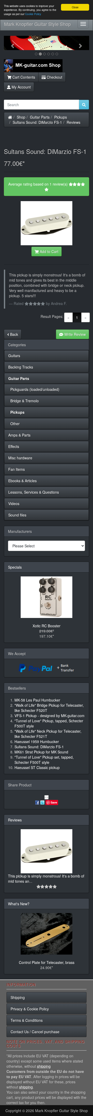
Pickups (60, 117)
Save (54, 802)
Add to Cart (48, 251)
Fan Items (16, 469)
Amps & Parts (19, 435)
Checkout (54, 77)
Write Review (74, 334)
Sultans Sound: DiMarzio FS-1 (37, 122)
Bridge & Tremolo (23, 400)
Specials (15, 567)
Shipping (18, 997)
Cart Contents (23, 77)
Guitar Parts (40, 117)
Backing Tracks (20, 367)
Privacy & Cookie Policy (30, 1008)
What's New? (18, 903)
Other (14, 423)
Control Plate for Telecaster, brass (46, 962)
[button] (10, 43)
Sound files (17, 515)
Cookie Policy (33, 14)
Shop (21, 117)
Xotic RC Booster (46, 625)
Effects (13, 446)
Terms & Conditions (27, 1020)
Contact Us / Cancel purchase (35, 1031)
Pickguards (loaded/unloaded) (33, 389)
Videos (13, 503)
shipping (44, 1066)
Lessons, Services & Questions (33, 492)
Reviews (73, 122)
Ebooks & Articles (22, 480)
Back (13, 334)
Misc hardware (20, 457)
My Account (21, 87)
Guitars (14, 355)
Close (75, 7)
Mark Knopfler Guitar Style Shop (37, 24)
